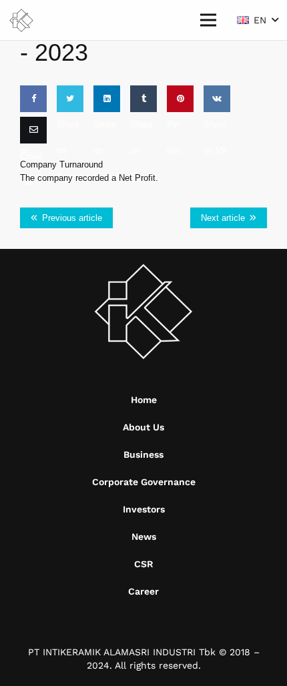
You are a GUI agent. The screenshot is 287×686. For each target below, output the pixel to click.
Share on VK (216, 137)
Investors (144, 509)
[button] (257, 20)
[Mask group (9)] (21, 20)
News (143, 536)
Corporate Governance (144, 481)
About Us (143, 427)
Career (143, 591)
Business (143, 454)
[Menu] (208, 20)
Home (144, 399)
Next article (223, 218)
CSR (144, 564)
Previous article (72, 218)
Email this (31, 169)
